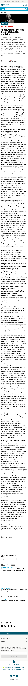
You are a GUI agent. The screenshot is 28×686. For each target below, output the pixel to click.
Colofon (4, 669)
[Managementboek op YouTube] (14, 676)
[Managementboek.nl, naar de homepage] (5, 5)
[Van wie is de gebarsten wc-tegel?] (5, 545)
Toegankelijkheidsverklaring (7, 671)
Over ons (25, 671)
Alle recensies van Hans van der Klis (10, 529)
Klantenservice (5, 638)
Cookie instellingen (20, 669)
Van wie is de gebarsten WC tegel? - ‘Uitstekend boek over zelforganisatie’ (14, 569)
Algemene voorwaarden (19, 667)
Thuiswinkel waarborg (9, 667)
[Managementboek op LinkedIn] (11, 676)
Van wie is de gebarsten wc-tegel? (8, 556)
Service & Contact (18, 671)
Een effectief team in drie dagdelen (13, 600)
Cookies (13, 669)
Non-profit (4, 12)
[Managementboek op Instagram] (17, 676)
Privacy (8, 669)
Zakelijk (3, 641)
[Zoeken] (25, 9)
